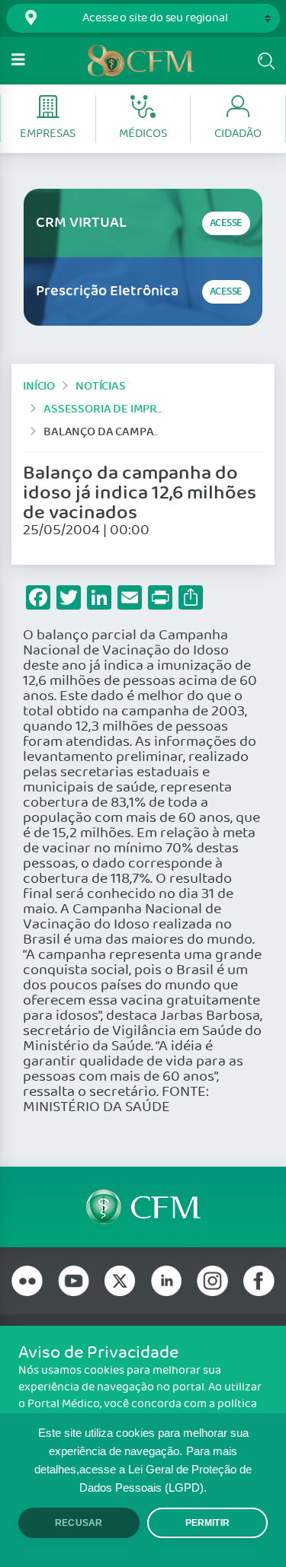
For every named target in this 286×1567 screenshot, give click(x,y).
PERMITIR (207, 1523)
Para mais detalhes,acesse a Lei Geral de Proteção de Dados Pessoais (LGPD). (143, 1469)
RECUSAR (78, 1523)
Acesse (226, 223)
